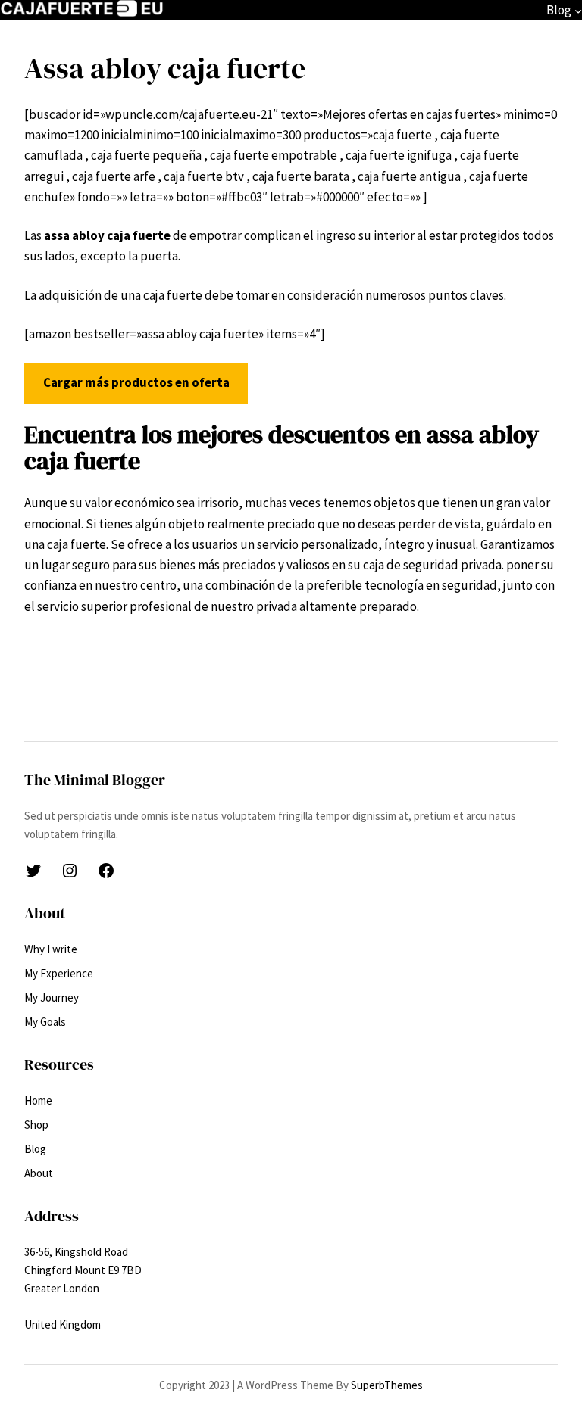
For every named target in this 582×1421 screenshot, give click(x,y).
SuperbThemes (387, 1385)
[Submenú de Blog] (578, 10)
